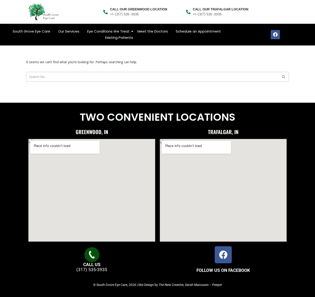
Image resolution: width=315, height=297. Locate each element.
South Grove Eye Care (31, 31)
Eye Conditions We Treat (108, 31)
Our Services (68, 31)
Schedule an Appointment (198, 31)
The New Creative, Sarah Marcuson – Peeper (190, 285)
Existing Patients (119, 37)
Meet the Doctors (152, 31)
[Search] (284, 77)
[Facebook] (275, 34)
